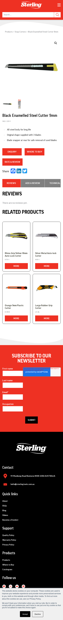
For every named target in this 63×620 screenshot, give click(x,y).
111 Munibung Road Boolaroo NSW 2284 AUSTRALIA (33, 476)
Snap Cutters (20, 32)
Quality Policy (8, 535)
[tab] (11, 183)
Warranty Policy (9, 540)
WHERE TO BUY (34, 152)
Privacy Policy (8, 545)
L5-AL (37, 312)
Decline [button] (38, 614)
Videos (5, 515)
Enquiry (12, 152)
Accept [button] (25, 614)
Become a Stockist (10, 520)
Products (9, 32)
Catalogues (7, 570)
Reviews (11, 183)
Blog (4, 511)
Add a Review (32, 183)
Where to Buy (8, 565)
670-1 (7, 259)
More (16, 266)
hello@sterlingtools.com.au (22, 484)
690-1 (37, 259)
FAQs (4, 506)
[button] (55, 43)
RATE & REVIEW (12, 162)
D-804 (7, 312)
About (5, 501)
